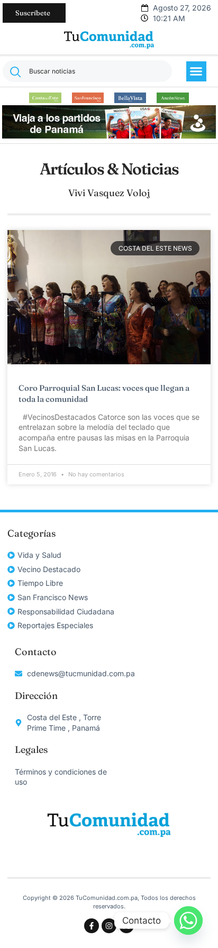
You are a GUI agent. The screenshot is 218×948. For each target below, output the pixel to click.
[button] (196, 71)
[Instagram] (109, 925)
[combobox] (87, 71)
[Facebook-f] (91, 925)
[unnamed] (109, 135)
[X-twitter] (126, 925)
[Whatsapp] (188, 920)
